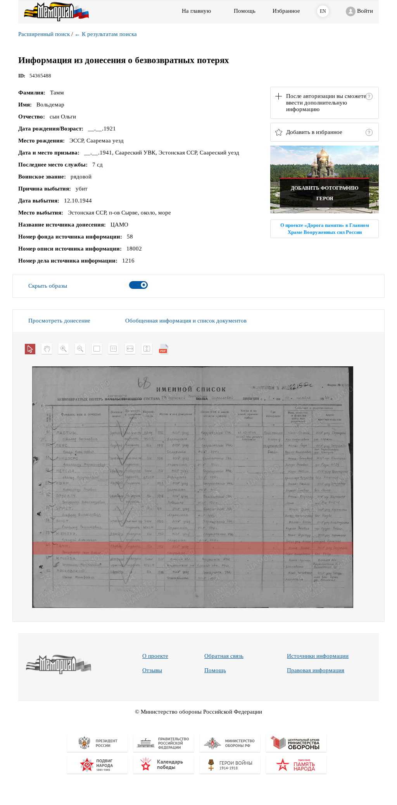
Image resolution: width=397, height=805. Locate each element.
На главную (196, 11)
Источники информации (318, 656)
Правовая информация (315, 670)
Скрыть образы (47, 286)
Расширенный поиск (44, 34)
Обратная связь (223, 656)
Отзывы (152, 670)
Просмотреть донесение (59, 321)
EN (323, 11)
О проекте (155, 656)
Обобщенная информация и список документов (186, 321)
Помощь (215, 670)
